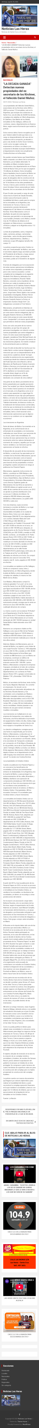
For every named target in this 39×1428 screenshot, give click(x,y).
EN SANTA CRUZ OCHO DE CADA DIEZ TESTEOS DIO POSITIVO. (20, 1122)
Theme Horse (22, 1422)
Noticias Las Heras (15, 29)
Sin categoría (6, 1385)
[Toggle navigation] (4, 37)
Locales (4, 1373)
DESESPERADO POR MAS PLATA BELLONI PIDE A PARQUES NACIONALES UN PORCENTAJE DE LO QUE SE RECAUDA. (20, 1111)
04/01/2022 (7, 102)
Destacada (5, 1371)
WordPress (26, 1424)
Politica (4, 1379)
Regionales (5, 1382)
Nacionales (8, 80)
